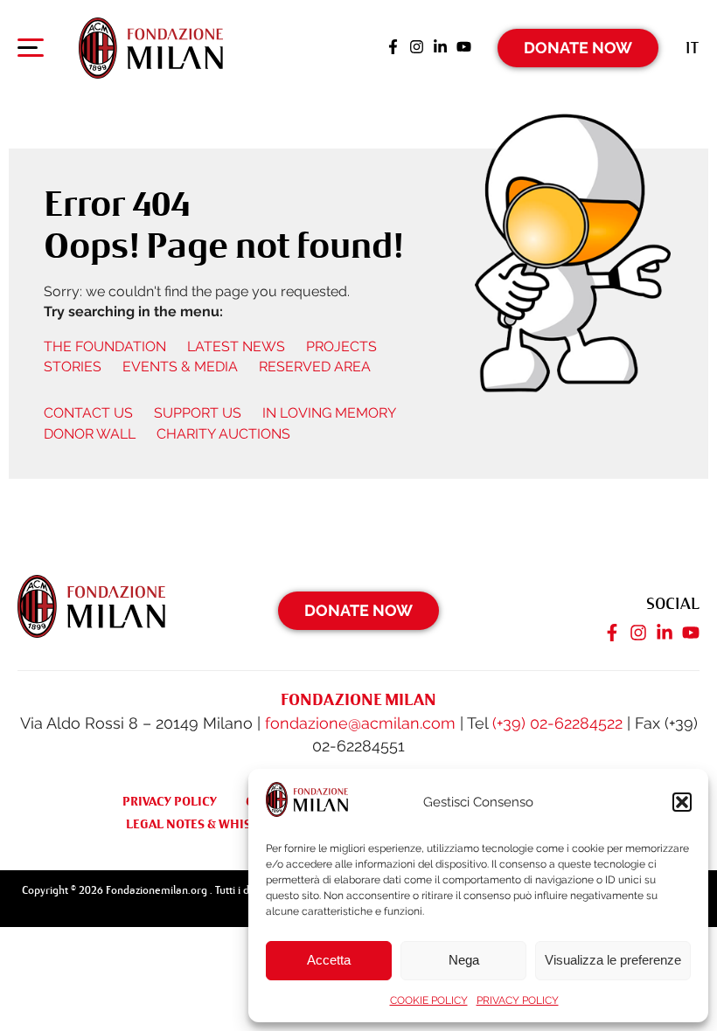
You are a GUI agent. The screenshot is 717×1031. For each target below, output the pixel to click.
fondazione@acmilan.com (360, 723)
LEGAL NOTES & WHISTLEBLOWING (227, 824)
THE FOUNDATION (105, 346)
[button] (682, 802)
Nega (464, 959)
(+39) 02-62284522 (557, 723)
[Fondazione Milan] (151, 48)
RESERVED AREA (315, 366)
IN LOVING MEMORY (329, 413)
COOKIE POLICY (429, 1000)
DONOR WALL (90, 434)
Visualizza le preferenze (613, 959)
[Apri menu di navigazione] (30, 51)
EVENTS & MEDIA (180, 366)
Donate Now (578, 47)
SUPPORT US (197, 413)
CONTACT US (88, 413)
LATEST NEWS (236, 346)
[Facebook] (393, 48)
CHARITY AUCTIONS (223, 434)
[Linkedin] (440, 48)
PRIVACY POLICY (518, 1000)
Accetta (329, 959)
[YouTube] (463, 48)
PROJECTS (341, 346)
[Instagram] (416, 48)
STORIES (72, 366)
